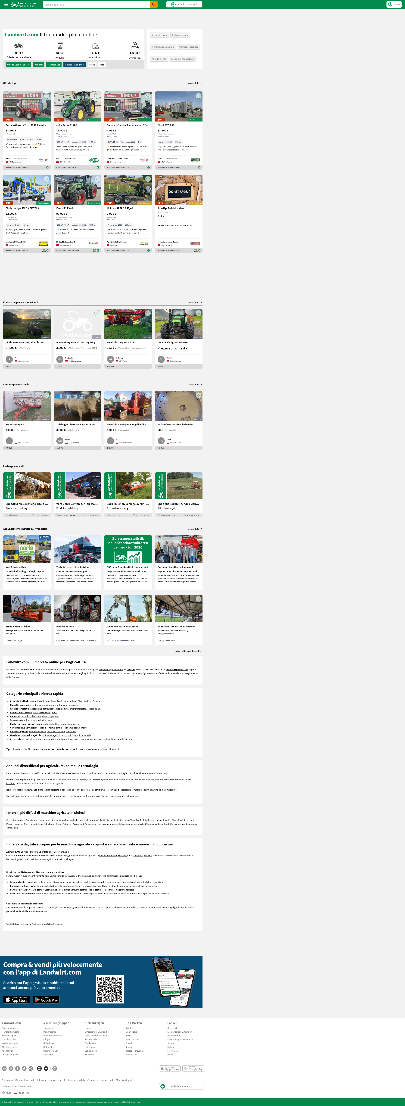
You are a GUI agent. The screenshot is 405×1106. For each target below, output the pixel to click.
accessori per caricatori (81, 739)
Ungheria (138, 855)
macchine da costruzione (72, 773)
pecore (83, 779)
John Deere (50, 701)
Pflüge (46, 1039)
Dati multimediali (24, 1080)
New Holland (70, 701)
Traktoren (48, 1027)
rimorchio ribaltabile (31, 716)
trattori (89, 773)
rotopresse (73, 704)
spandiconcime (47, 727)
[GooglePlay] (46, 999)
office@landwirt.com (52, 923)
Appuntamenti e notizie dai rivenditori (25, 528)
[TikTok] (24, 1068)
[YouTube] (4, 1068)
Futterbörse (90, 1046)
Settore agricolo (159, 34)
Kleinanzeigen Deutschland (180, 1039)
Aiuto (9, 1092)
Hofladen (89, 1054)
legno (166, 773)
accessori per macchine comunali (137, 789)
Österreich (172, 1027)
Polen (170, 1054)
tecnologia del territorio (105, 773)
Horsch (100, 823)
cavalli (75, 779)
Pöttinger (67, 823)
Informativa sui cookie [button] (49, 1080)
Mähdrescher (49, 1031)
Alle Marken (7, 1050)
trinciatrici (71, 731)
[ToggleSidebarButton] (6, 4)
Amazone (89, 823)
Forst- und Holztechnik (96, 1035)
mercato (76, 673)
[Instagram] (11, 1068)
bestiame (66, 779)
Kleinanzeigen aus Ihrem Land (20, 302)
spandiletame (80, 727)
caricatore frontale (34, 739)
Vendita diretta (159, 58)
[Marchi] (46, 1068)
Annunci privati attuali (16, 384)
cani (89, 779)
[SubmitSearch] (154, 4)
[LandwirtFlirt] (54, 1068)
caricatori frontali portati (56, 739)
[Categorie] (39, 1068)
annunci (39, 64)
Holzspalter (49, 1046)
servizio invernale (82, 735)
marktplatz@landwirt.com (131, 1101)
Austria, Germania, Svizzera (112, 855)
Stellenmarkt (91, 1050)
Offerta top (9, 83)
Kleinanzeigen (9, 1035)
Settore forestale (180, 34)
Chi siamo (7, 1080)
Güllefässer (48, 1043)
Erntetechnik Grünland (96, 1031)
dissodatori (44, 712)
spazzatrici (67, 735)
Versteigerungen (10, 1043)
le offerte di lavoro (154, 779)
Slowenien (172, 1050)
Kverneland (78, 823)
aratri (54, 712)
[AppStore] (16, 999)
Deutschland (173, 1035)
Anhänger (48, 1054)
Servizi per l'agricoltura (182, 58)
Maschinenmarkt (10, 1027)
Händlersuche (9, 1039)
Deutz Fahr (43, 823)
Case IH (167, 820)
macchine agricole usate (111, 669)
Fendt (60, 701)
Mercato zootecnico (188, 46)
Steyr (132, 820)
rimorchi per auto (50, 716)
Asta (102, 64)
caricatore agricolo (51, 735)
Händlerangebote (10, 1031)
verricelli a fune (60, 708)
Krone (58, 823)
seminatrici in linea (42, 720)
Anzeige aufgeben (10, 1054)
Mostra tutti (193, 83)
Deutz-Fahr (131, 1054)
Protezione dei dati (74, 1080)
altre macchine (169, 789)
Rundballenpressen (52, 1035)
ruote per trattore (51, 723)
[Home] (23, 4)
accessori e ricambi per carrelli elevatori (113, 739)
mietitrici (34, 704)
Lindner (158, 820)
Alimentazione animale (163, 46)
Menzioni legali (124, 1080)
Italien (170, 1046)
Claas (80, 701)
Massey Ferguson (14, 823)
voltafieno (62, 704)
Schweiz (171, 1043)
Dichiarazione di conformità (17, 1086)
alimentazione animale (150, 773)
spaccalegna (93, 708)
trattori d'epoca (92, 701)
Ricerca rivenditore (74, 64)
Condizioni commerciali (100, 1080)
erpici (35, 712)
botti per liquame (64, 727)
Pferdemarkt (91, 1043)
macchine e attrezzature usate (60, 820)
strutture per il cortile (105, 789)
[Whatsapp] (30, 1068)
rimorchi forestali (77, 708)
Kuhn (51, 823)
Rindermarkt (91, 1039)
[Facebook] (17, 1068)
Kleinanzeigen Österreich (179, 1031)
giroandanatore (48, 704)
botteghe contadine (128, 773)
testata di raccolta (56, 731)
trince (29, 720)
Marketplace (54, 64)
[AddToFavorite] (47, 96)
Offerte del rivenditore (18, 64)
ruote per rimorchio (70, 723)
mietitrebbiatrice (37, 731)
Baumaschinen (50, 1050)
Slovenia (148, 855)
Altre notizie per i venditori (188, 651)
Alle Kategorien (9, 1046)
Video (92, 64)
